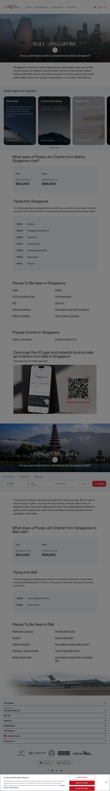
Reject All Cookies (82, 783)
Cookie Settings (82, 777)
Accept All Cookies (82, 788)
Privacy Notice (13, 787)
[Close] (106, 782)
